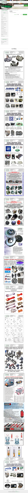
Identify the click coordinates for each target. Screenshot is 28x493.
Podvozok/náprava (3, 31)
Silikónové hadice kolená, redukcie (4, 34)
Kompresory (2, 26)
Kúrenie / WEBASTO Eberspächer (3, 28)
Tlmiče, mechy (3, 36)
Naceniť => (25, 14)
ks (22, 14)
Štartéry (2, 16)
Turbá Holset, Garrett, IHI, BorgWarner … (4, 21)
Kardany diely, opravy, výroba (3, 19)
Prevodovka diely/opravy (4, 32)
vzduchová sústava (3, 17)
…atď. (2, 43)
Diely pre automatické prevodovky (3, 42)
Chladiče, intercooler (3, 23)
